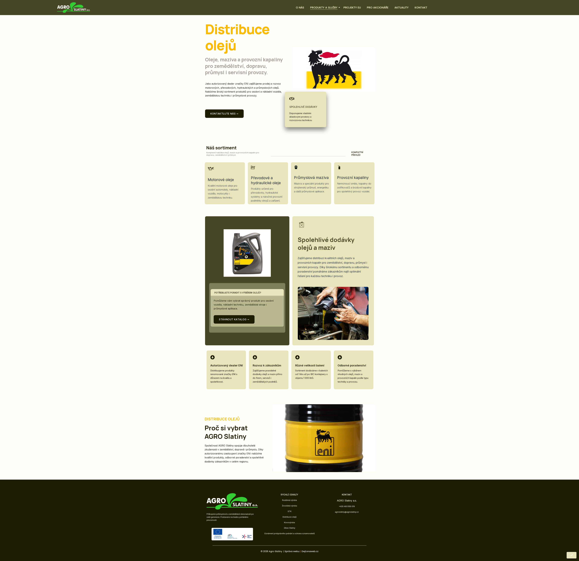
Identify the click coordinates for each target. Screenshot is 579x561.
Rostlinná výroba (289, 500)
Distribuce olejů (289, 517)
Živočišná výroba (289, 506)
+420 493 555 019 (347, 506)
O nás (300, 7)
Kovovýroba (289, 522)
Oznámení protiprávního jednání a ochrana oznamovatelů (289, 533)
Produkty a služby (323, 7)
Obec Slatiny (289, 528)
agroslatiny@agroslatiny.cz (347, 512)
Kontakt (421, 7)
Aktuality (401, 7)
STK (289, 511)
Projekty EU (352, 7)
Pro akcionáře (377, 7)
